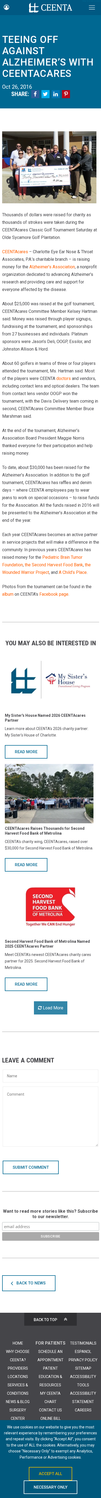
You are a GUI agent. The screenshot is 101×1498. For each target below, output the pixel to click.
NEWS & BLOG (18, 1402)
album (7, 594)
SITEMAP (83, 1368)
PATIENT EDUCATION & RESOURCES (50, 1376)
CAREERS (83, 1410)
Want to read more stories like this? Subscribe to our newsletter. (50, 1214)
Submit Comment (31, 1167)
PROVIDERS (18, 1368)
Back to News (31, 1283)
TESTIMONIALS (83, 1343)
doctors (63, 378)
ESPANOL (83, 1351)
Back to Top (45, 1320)
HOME (18, 1343)
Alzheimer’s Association (52, 266)
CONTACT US (50, 1410)
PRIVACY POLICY (83, 1360)
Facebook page (53, 594)
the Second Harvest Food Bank (54, 564)
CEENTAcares (15, 251)
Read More (26, 751)
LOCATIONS (18, 1376)
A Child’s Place (73, 572)
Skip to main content (91, 1)
